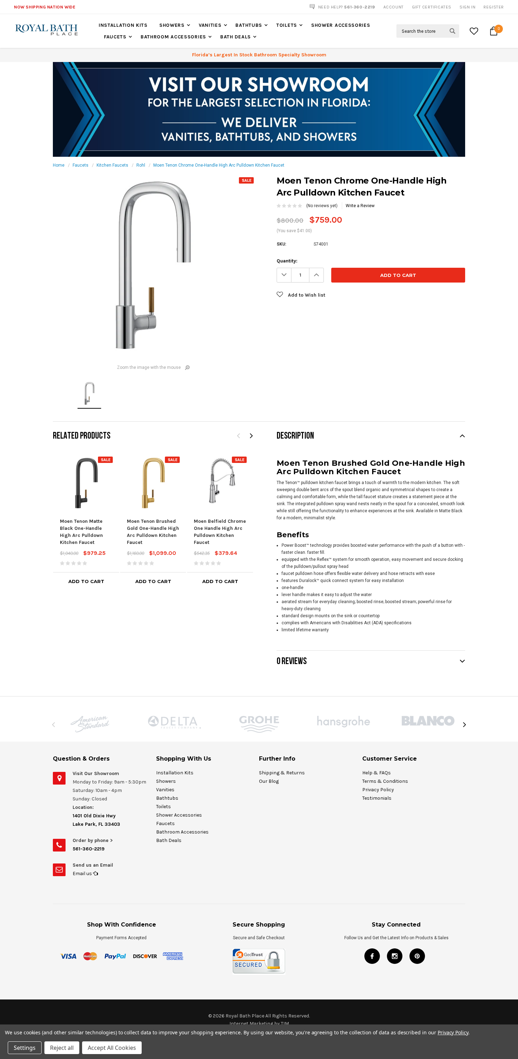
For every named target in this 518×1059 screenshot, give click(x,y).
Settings (25, 1048)
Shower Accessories (340, 25)
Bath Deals (235, 37)
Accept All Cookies (112, 1048)
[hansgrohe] (344, 721)
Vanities (210, 25)
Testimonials (376, 798)
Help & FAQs (376, 773)
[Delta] (174, 722)
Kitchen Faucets (112, 165)
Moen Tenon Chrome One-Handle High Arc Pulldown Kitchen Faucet (218, 165)
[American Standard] (90, 724)
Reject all (62, 1048)
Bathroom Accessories (173, 37)
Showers (172, 25)
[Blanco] (428, 721)
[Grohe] (259, 724)
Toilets (286, 25)
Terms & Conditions (385, 781)
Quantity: (287, 261)
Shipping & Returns (282, 773)
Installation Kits (123, 25)
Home (58, 165)
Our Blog (269, 781)
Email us (83, 874)
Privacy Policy (378, 790)
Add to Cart (86, 581)
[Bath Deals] (259, 109)
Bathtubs (248, 25)
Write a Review (360, 205)
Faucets (115, 37)
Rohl (140, 165)
